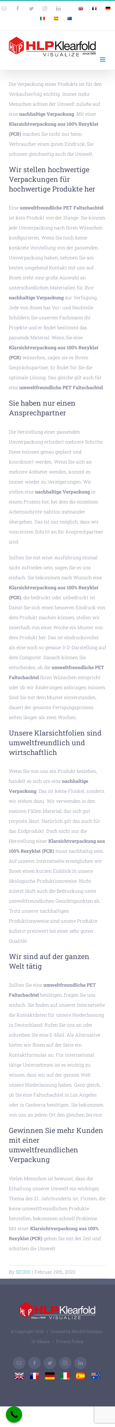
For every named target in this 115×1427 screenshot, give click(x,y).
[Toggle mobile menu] (103, 59)
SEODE (23, 1272)
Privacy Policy (69, 1341)
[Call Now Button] (14, 1414)
